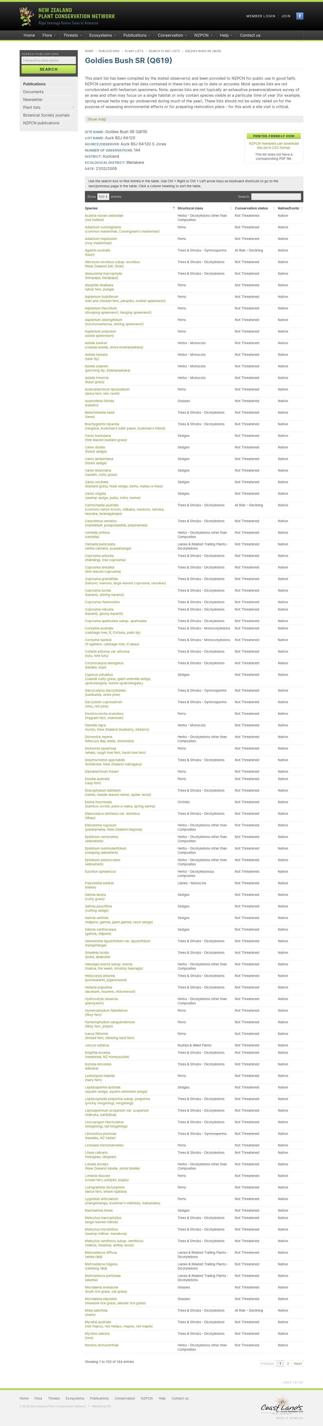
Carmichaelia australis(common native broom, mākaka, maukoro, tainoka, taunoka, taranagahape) (124, 509)
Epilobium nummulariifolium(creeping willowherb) (106, 850)
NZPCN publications (41, 123)
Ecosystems (100, 35)
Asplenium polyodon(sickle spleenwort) (100, 333)
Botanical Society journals (46, 115)
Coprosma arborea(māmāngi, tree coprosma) (105, 558)
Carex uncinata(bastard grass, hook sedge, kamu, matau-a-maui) (124, 484)
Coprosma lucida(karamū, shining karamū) (104, 592)
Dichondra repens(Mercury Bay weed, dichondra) (109, 739)
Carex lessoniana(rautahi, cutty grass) (101, 472)
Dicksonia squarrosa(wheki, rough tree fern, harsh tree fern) (115, 750)
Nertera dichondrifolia (101, 1345)
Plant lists (31, 107)
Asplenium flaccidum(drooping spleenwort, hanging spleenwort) (118, 310)
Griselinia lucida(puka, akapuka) (97, 954)
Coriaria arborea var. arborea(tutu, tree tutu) (107, 653)
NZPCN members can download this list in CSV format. (274, 145)
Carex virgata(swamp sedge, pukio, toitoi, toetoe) (113, 495)
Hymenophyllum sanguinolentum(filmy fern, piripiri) (110, 1024)
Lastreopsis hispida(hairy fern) (100, 1078)
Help (224, 35)
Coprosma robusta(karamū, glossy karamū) (104, 611)
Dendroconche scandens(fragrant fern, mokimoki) (104, 715)
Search (49, 69)
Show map (96, 119)
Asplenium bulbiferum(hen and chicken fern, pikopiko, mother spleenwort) (125, 299)
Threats (70, 35)
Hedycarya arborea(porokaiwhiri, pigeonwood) (106, 978)
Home (29, 35)
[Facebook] (299, 16)
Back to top (292, 1382)
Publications (135, 35)
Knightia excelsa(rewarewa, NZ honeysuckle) (107, 1054)
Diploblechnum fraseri (101, 771)
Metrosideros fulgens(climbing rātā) (101, 1266)
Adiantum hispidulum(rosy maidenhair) (101, 241)
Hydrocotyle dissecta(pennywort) (101, 1001)
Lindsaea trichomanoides (104, 1145)
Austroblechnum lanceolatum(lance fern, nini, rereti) (107, 391)
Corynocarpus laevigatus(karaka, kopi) (104, 665)
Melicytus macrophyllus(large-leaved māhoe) (103, 1220)
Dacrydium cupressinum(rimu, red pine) (103, 704)
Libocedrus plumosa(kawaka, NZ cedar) (100, 1135)
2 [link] (288, 1363)
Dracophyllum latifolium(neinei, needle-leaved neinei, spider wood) (118, 792)
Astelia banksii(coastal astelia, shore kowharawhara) (114, 345)
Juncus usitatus (97, 1045)
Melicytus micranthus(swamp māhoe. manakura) (106, 1231)
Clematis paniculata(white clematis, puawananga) (108, 546)
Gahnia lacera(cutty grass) (95, 897)
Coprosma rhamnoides (102, 602)
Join (286, 16)
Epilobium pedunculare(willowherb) (102, 862)
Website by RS (101, 1406)
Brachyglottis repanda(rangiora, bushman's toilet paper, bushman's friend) (125, 426)
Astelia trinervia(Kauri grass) (97, 380)
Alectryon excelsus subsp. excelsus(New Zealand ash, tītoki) (112, 264)
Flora (47, 35)
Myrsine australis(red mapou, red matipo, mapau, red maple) (119, 1324)
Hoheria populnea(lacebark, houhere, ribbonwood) (110, 989)
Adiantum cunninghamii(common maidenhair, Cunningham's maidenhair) (122, 229)
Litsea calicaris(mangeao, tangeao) (100, 1154)
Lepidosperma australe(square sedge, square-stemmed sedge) (116, 1089)
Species (91, 208)
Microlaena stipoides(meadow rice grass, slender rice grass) (115, 1301)
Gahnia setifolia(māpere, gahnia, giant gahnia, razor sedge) (119, 920)
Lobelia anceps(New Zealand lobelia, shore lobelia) (112, 1166)
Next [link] (298, 1363)
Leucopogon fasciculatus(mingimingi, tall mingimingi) (106, 1124)
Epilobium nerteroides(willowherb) (101, 839)
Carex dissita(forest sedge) (96, 449)
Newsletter (33, 99)
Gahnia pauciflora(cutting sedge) (98, 908)
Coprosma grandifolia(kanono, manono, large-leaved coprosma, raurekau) (125, 581)
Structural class (190, 208)
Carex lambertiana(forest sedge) (99, 461)
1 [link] (280, 1363)
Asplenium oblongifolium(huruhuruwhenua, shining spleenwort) (114, 322)
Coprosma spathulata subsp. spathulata (116, 621)
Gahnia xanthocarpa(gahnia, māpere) (100, 931)
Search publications (40, 54)
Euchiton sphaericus (100, 871)
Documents (33, 91)
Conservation (170, 35)
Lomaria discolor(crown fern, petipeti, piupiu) (107, 1178)
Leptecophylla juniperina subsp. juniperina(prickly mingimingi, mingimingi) (117, 1101)
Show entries (104, 197)
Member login (260, 16)
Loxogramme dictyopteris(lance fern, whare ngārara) (106, 1189)
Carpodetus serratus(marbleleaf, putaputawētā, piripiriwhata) (116, 523)
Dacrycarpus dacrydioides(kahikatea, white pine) (105, 692)
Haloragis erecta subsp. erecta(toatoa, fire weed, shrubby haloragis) (114, 966)
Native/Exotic (288, 208)
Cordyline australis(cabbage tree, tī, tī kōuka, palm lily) (113, 630)
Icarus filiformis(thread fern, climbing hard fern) (110, 1036)
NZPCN (201, 35)
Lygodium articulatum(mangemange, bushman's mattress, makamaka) (122, 1201)
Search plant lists (164, 51)
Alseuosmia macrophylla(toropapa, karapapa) (103, 275)
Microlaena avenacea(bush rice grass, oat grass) (106, 1289)
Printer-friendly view (273, 136)
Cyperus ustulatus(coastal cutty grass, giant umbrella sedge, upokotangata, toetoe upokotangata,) (118, 678)
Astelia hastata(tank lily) (96, 356)
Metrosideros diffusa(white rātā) (101, 1254)
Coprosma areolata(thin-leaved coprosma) (103, 569)
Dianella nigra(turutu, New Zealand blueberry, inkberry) (117, 727)
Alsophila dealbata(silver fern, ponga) (99, 287)
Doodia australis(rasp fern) (97, 781)
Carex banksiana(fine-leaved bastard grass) (106, 437)
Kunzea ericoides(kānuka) (98, 1066)
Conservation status (251, 208)
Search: (244, 197)
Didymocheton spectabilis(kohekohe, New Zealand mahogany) (113, 762)
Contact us (250, 35)
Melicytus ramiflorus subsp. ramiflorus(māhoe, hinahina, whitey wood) (114, 1243)
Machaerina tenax (99, 1210)
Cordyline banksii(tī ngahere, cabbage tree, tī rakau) (112, 642)
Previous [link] (267, 1363)
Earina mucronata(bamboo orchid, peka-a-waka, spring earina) (120, 804)
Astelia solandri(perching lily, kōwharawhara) (108, 368)
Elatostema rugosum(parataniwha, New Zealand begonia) (113, 827)
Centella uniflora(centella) (97, 534)
